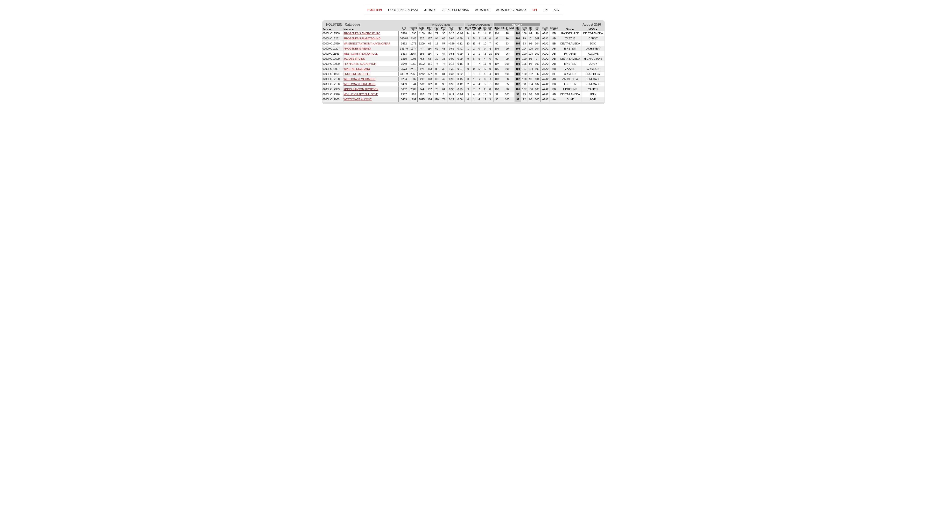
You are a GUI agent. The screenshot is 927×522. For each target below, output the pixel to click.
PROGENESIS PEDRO (357, 48)
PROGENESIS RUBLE (357, 73)
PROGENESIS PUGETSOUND (362, 38)
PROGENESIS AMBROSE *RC (362, 33)
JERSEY (430, 10)
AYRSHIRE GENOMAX (511, 10)
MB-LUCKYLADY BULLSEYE (361, 94)
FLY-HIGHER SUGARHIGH (360, 63)
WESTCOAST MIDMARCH (359, 79)
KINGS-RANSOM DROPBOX (361, 89)
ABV (557, 10)
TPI (545, 10)
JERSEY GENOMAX (455, 10)
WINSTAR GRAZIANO (357, 68)
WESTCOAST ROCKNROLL (361, 53)
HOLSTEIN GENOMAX (403, 10)
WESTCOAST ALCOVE (358, 99)
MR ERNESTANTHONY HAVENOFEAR (367, 43)
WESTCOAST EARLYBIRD (359, 84)
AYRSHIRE (482, 10)
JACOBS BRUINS (354, 58)
